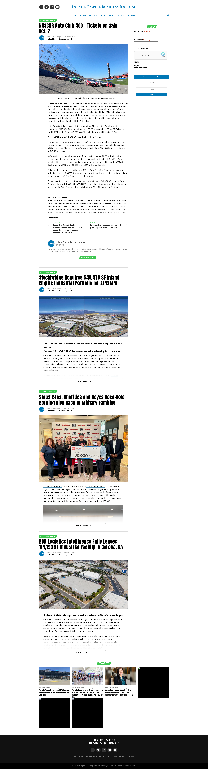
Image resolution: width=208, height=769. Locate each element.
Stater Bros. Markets (95, 486)
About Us (106, 756)
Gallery (121, 756)
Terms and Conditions (93, 756)
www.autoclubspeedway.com (113, 184)
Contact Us (131, 756)
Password (142, 40)
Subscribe (131, 15)
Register (137, 66)
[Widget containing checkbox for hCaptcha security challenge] (150, 55)
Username (142, 31)
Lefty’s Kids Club (114, 159)
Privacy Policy (78, 756)
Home (75, 15)
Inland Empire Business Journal (60, 39)
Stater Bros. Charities (52, 486)
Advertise (121, 15)
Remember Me (142, 48)
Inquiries (111, 15)
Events (102, 15)
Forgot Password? (141, 67)
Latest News (93, 15)
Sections (83, 15)
